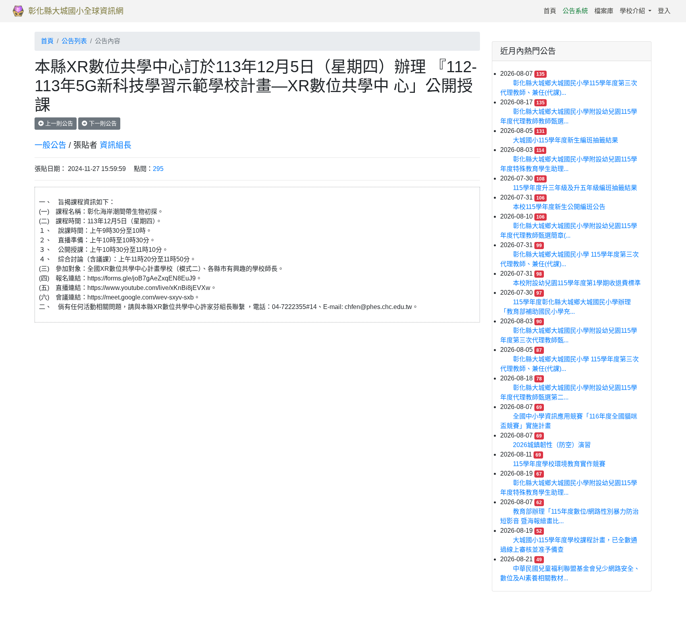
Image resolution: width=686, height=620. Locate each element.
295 (158, 168)
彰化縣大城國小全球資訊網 (75, 11)
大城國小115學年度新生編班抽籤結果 (565, 140)
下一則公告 (102, 123)
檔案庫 (603, 11)
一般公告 (50, 145)
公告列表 (74, 41)
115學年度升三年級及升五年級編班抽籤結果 (575, 187)
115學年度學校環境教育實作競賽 (559, 464)
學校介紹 (633, 11)
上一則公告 (58, 123)
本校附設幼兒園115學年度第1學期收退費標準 (577, 283)
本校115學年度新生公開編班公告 (559, 206)
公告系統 (575, 11)
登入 (664, 11)
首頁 (551, 10)
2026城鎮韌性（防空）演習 (552, 444)
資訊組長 (115, 145)
